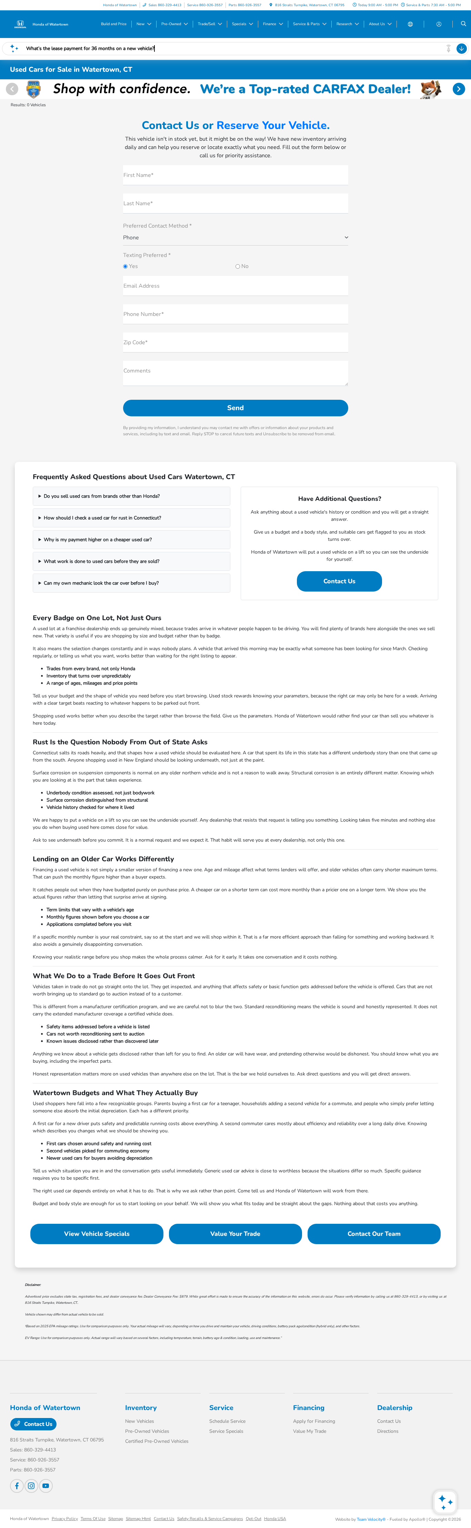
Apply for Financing (314, 1421)
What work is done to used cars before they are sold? (101, 561)
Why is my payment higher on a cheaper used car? (98, 539)
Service (221, 1407)
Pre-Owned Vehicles (147, 1431)
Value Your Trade (235, 1234)
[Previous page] (11, 89)
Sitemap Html (138, 1518)
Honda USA (275, 1518)
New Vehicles (139, 1421)
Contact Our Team (374, 1234)
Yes (133, 266)
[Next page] (459, 89)
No (244, 266)
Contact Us (339, 581)
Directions (388, 1431)
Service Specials (226, 1431)
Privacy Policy (65, 1518)
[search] (463, 24)
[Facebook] (17, 1486)
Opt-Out (253, 1518)
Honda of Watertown (29, 1518)
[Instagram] (31, 1486)
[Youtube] (46, 1486)
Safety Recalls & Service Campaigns (210, 1518)
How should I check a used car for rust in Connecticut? (102, 518)
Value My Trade (309, 1431)
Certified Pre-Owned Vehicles (157, 1441)
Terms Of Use (93, 1518)
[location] (271, 5)
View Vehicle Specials (97, 1234)
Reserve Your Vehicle (272, 125)
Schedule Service (227, 1421)
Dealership (394, 1407)
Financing (308, 1407)
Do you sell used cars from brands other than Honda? (102, 496)
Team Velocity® (371, 1519)
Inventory (141, 1407)
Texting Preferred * (147, 255)
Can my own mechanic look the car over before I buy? (101, 583)
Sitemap (115, 1518)
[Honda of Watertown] (41, 24)
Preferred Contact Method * (157, 226)
